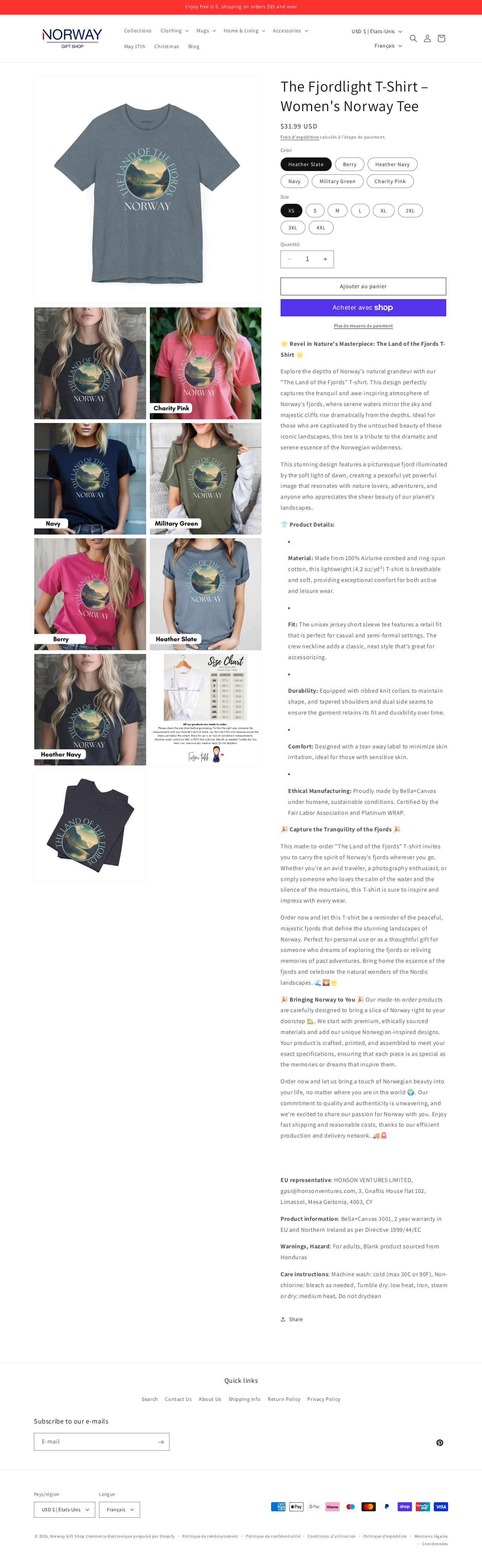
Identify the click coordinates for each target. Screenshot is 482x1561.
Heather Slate (306, 164)
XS (291, 210)
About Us (210, 1398)
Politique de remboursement (210, 1535)
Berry (350, 164)
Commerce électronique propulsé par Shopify (130, 1535)
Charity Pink (390, 181)
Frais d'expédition (300, 137)
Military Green (338, 181)
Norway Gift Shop (67, 1535)
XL (384, 210)
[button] (174, 30)
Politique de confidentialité (273, 1535)
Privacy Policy (323, 1398)
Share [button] (296, 1319)
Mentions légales (431, 1535)
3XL (292, 227)
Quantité (290, 244)
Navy (294, 181)
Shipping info (245, 1398)
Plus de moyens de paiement (363, 325)
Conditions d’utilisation (332, 1535)
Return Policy (284, 1398)
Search (150, 1398)
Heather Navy (392, 164)
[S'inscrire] (161, 1442)
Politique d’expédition (385, 1535)
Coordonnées (435, 1543)
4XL (321, 227)
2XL (410, 210)
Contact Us (178, 1398)
